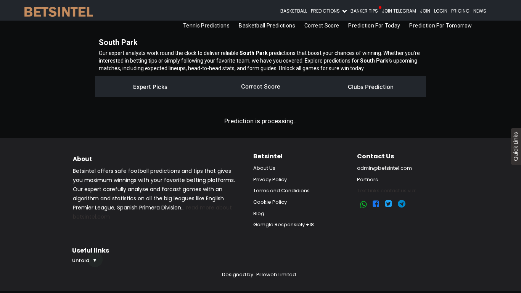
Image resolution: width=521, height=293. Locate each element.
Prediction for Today (373, 26)
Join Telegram (399, 11)
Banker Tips (364, 11)
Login (440, 11)
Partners (367, 179)
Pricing (460, 11)
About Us (264, 168)
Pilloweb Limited (276, 274)
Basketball (293, 11)
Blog (258, 213)
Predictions (326, 11)
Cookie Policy (270, 202)
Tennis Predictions (205, 26)
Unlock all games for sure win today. (322, 68)
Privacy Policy (270, 179)
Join (425, 11)
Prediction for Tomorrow (439, 26)
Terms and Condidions (281, 190)
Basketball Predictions (266, 26)
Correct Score (320, 26)
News (479, 11)
